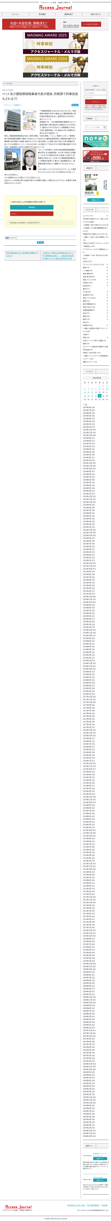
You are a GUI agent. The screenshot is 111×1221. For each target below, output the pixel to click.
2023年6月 (87, 513)
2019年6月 (87, 646)
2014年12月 (87, 796)
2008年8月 (87, 1008)
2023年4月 (87, 518)
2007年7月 (87, 1044)
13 (92, 392)
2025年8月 (87, 440)
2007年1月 (87, 1061)
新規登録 (32, 207)
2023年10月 (87, 502)
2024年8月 (87, 474)
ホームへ (15, 14)
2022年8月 (87, 541)
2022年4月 (87, 552)
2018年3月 (87, 688)
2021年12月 (87, 563)
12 (88, 392)
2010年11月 (87, 933)
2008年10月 (87, 1002)
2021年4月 (87, 585)
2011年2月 (87, 924)
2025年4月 (87, 452)
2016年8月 (87, 741)
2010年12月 (87, 930)
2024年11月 (87, 465)
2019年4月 (87, 652)
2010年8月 (87, 941)
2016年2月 (87, 757)
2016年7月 (87, 744)
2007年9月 (87, 1038)
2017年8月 (87, 707)
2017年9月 (87, 705)
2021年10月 (87, 568)
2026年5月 (87, 415)
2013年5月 (87, 849)
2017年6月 (87, 713)
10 (107, 389)
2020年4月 (87, 618)
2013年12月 (87, 830)
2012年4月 (87, 885)
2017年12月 (87, 696)
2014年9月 (87, 805)
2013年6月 (87, 846)
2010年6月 (87, 947)
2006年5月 (87, 1083)
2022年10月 (87, 535)
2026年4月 (87, 418)
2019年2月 (87, 657)
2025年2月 (87, 457)
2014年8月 (87, 808)
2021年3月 (87, 588)
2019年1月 (87, 660)
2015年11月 (87, 766)
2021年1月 (87, 593)
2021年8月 (87, 574)
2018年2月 (87, 691)
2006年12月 (87, 1063)
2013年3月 (87, 855)
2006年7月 (87, 1077)
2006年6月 (87, 1080)
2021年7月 (87, 577)
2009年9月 (87, 972)
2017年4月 (87, 719)
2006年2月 (87, 1091)
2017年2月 (87, 724)
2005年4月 (87, 1119)
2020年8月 (87, 607)
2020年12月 (87, 596)
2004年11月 (87, 1133)
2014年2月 (87, 824)
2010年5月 (87, 949)
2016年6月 (87, 746)
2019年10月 (87, 635)
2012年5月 (87, 883)
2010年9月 (87, 938)
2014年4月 (87, 819)
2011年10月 (87, 902)
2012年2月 (87, 891)
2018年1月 (87, 694)
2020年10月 (87, 602)
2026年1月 (87, 427)
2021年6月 (87, 579)
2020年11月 (87, 599)
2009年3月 (87, 988)
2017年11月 (87, 699)
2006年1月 (87, 1094)
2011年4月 (87, 919)
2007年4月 (87, 1052)
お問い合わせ (95, 14)
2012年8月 (87, 874)
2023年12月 (87, 496)
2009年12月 (87, 963)
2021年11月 (87, 566)
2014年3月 (87, 821)
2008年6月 (87, 1013)
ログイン (14, 214)
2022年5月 (87, 549)
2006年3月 (87, 1088)
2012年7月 (87, 877)
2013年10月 (87, 835)
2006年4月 (87, 1086)
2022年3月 (87, 554)
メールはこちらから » (91, 24)
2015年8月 (87, 774)
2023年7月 (87, 510)
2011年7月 (87, 910)
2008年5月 (87, 1016)
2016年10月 (87, 735)
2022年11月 (87, 532)
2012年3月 (87, 888)
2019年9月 (87, 638)
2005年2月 (87, 1125)
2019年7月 (87, 643)
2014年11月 (87, 799)
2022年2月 (87, 557)
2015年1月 (87, 794)
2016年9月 (87, 738)
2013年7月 (87, 844)
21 (96, 395)
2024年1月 (87, 493)
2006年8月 (87, 1075)
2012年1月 (87, 894)
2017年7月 (87, 710)
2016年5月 (87, 749)
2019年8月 (87, 641)
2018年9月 (87, 671)
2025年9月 (87, 438)
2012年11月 (87, 866)
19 (88, 395)
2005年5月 (87, 1116)
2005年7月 (87, 1111)
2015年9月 (87, 771)
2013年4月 (87, 852)
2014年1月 (87, 827)
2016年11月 (87, 732)
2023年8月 (87, 507)
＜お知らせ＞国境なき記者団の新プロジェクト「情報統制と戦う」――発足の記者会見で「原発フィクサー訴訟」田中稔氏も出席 (58, 256)
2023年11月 (87, 499)
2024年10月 (87, 468)
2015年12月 (87, 763)
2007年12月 (87, 1030)
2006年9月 (87, 1072)
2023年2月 (87, 524)
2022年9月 (87, 538)
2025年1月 (87, 460)
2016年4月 (87, 752)
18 (85, 395)
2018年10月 (87, 668)
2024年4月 (87, 485)
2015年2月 (87, 791)
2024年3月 (87, 488)
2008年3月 (87, 1022)
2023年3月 (87, 521)
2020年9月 (87, 605)
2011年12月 (87, 897)
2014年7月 (87, 810)
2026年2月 (87, 424)
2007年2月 (87, 1058)
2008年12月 (87, 997)
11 (85, 392)
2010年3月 (87, 955)
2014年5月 (87, 816)
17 (107, 392)
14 (96, 392)
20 (92, 395)
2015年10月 (87, 769)
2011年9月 (87, 905)
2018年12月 (87, 663)
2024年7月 (87, 477)
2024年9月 (87, 471)
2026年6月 (87, 413)
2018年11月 (87, 666)
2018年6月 (87, 680)
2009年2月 (87, 991)
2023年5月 (87, 516)
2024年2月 (87, 490)
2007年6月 (87, 1047)
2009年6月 (87, 980)
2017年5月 (87, 716)
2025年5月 (87, 449)
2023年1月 (87, 527)
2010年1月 (87, 961)
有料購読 (42, 14)
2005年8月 (87, 1108)
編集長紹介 (68, 14)
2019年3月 (87, 655)
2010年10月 (87, 935)
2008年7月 (87, 1011)
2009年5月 (87, 983)
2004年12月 (87, 1130)
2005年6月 (87, 1113)
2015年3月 (87, 788)
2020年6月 (87, 613)
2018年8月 (87, 674)
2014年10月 (87, 802)
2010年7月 (87, 944)
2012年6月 (87, 880)
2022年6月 (87, 546)
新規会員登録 (89, 90)
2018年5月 (87, 682)
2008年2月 (87, 1024)
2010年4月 (87, 952)
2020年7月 (87, 610)
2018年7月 (87, 677)
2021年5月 (87, 582)
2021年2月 (87, 591)
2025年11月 (87, 432)
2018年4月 (87, 685)
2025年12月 (87, 429)
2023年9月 (87, 504)
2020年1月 (87, 627)
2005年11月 (87, 1100)
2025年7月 (87, 443)
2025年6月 (87, 446)
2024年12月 (87, 463)
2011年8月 (87, 908)
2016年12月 (87, 730)
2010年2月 (87, 958)
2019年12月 (87, 630)
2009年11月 (87, 966)
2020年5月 (87, 616)
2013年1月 (87, 860)
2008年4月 (87, 1019)
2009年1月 (87, 994)
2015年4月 (87, 785)
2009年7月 (87, 977)
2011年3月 (87, 922)
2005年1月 (87, 1127)
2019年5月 (87, 649)
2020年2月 (87, 624)
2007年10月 (87, 1036)
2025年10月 (87, 435)
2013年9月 (87, 838)
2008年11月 (87, 999)
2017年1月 (87, 727)
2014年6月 (87, 813)
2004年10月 (87, 1136)
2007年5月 (87, 1050)
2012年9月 (87, 872)
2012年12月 (87, 863)
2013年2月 (87, 858)
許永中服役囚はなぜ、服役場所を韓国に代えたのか (22, 254)
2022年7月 (87, 543)
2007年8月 (87, 1041)
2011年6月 (87, 913)
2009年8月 (87, 974)
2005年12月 (87, 1097)
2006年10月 (87, 1069)
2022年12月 (87, 529)
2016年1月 (87, 760)
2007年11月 (87, 1033)
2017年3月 (87, 721)
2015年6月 (87, 780)
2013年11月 (87, 833)
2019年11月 (87, 632)
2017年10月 (87, 702)
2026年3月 (87, 421)
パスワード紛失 (101, 90)
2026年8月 (87, 407)
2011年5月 (87, 916)
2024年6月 (87, 479)
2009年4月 (87, 986)
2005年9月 (87, 1105)
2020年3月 (87, 621)
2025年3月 (87, 454)
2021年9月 (87, 571)
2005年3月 (87, 1122)
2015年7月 (87, 777)
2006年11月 (87, 1066)
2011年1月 (87, 927)
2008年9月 (87, 1005)
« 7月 (85, 404)
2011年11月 (87, 899)
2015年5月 (87, 783)
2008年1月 (87, 1027)
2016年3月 (87, 755)
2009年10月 (87, 969)
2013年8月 (87, 841)
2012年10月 (87, 869)
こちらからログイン (33, 222)
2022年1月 (87, 560)
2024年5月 (87, 482)
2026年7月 (87, 410)
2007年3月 (87, 1055)
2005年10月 (87, 1102)
